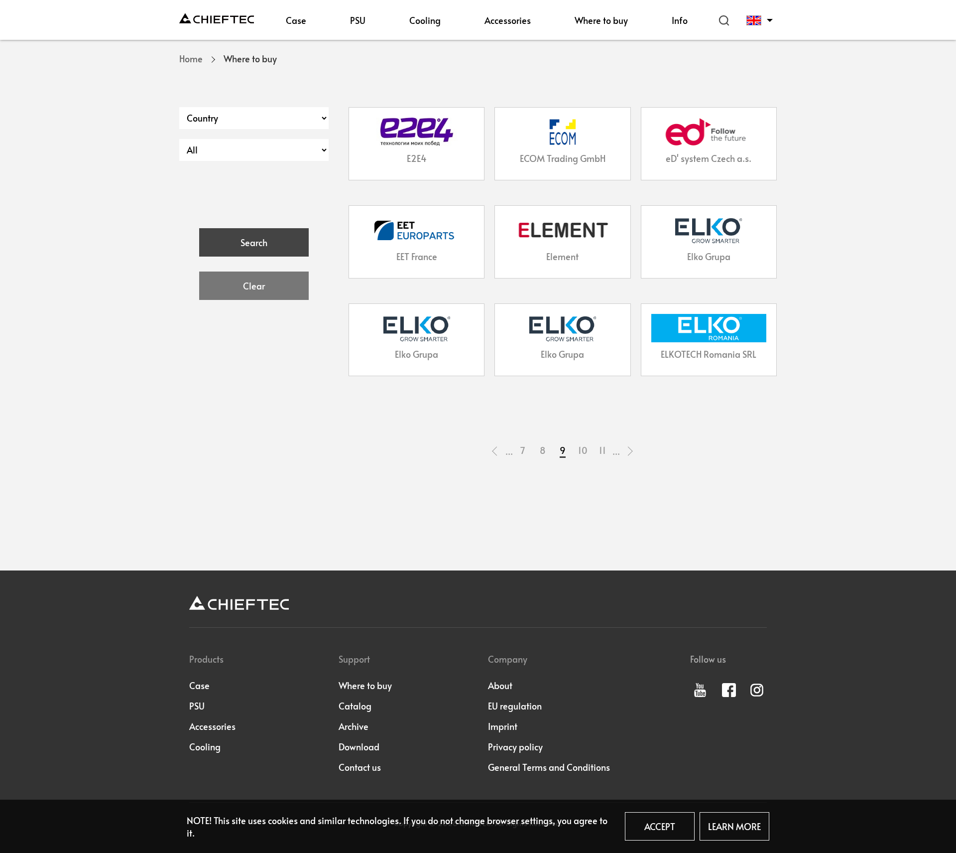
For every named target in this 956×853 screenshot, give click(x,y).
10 (583, 450)
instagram (757, 690)
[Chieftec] (216, 18)
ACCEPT (659, 826)
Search (724, 20)
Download (359, 746)
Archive (353, 726)
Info (680, 20)
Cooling (425, 20)
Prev (495, 451)
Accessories (507, 20)
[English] (761, 20)
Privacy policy (515, 746)
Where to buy (601, 20)
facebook (729, 690)
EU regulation (515, 706)
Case (296, 20)
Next (630, 451)
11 (602, 450)
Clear (254, 286)
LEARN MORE (734, 826)
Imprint (502, 726)
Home (191, 58)
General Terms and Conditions (549, 767)
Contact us (360, 767)
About (500, 685)
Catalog (355, 706)
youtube (700, 690)
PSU (357, 20)
